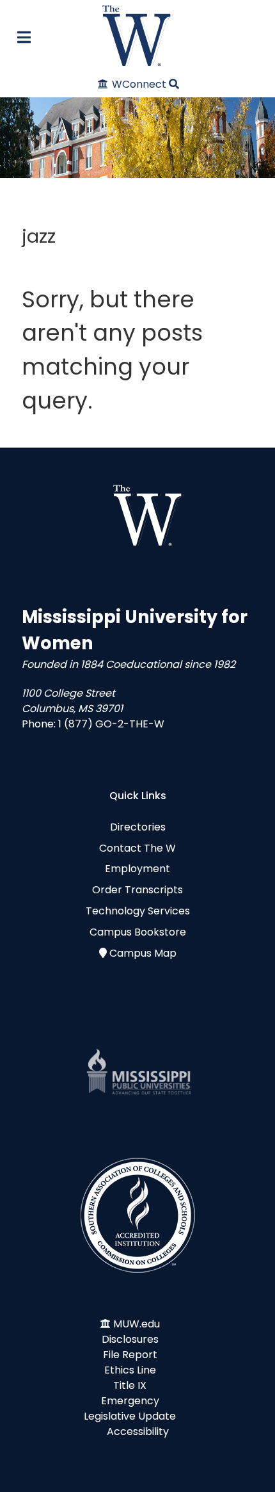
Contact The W (137, 848)
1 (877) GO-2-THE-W (111, 724)
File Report (130, 1354)
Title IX (129, 1385)
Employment (137, 868)
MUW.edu (136, 1324)
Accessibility (138, 1431)
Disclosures (130, 1339)
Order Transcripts (137, 889)
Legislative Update (130, 1416)
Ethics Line (130, 1370)
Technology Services (138, 911)
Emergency (130, 1400)
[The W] (137, 35)
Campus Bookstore (138, 932)
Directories (138, 827)
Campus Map (143, 953)
